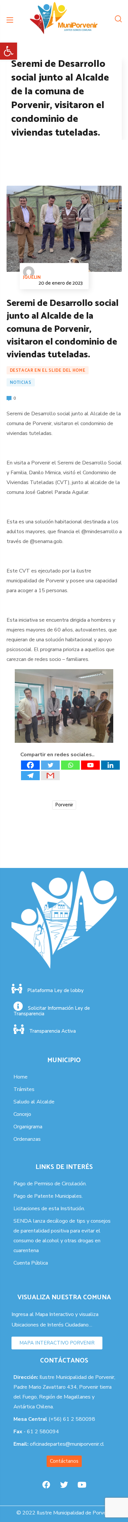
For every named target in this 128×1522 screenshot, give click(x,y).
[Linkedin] (110, 765)
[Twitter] (50, 765)
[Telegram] (30, 775)
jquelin (32, 277)
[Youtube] (90, 765)
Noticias (21, 382)
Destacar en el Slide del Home (48, 370)
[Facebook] (30, 765)
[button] (8, 51)
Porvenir (64, 805)
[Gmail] (50, 775)
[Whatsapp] (70, 765)
